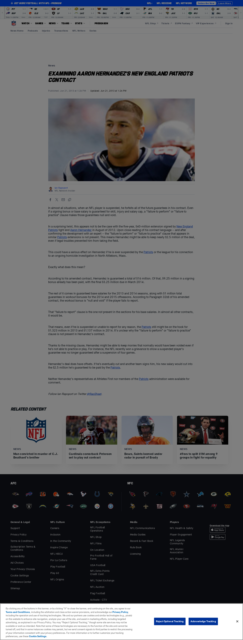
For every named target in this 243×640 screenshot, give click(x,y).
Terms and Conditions (18, 612)
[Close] (237, 621)
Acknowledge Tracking (203, 621)
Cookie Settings (37, 636)
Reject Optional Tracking (170, 621)
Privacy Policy (120, 612)
